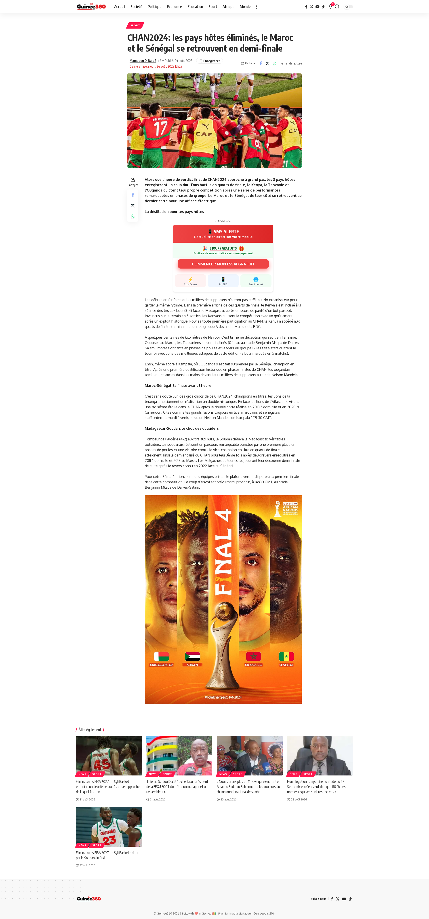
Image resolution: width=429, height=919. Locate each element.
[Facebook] (306, 6)
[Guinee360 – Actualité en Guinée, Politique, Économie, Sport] (89, 898)
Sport (135, 25)
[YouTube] (317, 6)
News (82, 774)
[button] (256, 6)
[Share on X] (267, 63)
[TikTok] (323, 6)
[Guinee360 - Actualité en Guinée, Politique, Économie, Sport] (91, 6)
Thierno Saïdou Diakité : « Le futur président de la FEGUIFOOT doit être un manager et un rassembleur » (177, 786)
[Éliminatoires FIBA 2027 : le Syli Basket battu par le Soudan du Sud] (109, 827)
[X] (311, 6)
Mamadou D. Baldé (143, 60)
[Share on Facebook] (260, 63)
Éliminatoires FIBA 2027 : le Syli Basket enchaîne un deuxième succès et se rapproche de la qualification (108, 786)
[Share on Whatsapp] (274, 63)
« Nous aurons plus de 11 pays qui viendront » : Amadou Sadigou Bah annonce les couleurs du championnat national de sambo (248, 786)
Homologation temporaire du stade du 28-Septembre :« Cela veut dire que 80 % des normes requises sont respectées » (316, 786)
